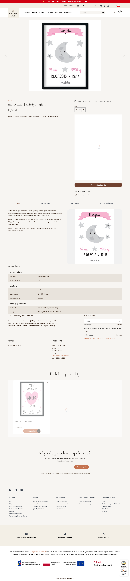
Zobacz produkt (30, 431)
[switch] (124, 574)
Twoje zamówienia (61, 501)
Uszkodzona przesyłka (86, 504)
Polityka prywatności (15, 513)
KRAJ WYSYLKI (89, 315)
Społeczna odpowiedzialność (111, 504)
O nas (103, 501)
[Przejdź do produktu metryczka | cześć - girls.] (31, 398)
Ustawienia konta (61, 506)
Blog (10, 504)
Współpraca (105, 509)
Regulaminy (13, 511)
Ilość (76, 106)
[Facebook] (101, 6)
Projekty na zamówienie (63, 504)
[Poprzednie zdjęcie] (6, 56)
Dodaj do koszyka (99, 185)
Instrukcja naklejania (15, 506)
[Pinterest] (104, 6)
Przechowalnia (60, 509)
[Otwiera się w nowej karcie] (10, 490)
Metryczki (18, 419)
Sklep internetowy (64, 578)
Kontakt (104, 511)
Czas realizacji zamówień (40, 506)
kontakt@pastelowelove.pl (60, 355)
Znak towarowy (106, 506)
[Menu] (127, 561)
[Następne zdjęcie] (124, 56)
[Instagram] (108, 6)
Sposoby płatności (38, 509)
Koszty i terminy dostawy (40, 501)
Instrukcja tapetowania (16, 509)
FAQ (10, 501)
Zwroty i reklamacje (85, 501)
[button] (103, 12)
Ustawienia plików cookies (17, 516)
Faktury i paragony (38, 504)
